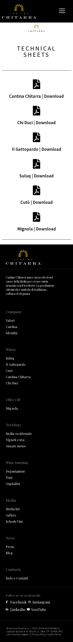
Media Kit (13, 509)
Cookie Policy (54, 634)
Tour (9, 477)
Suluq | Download (36, 176)
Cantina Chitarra (18, 377)
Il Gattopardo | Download (36, 149)
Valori (10, 320)
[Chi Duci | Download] (36, 110)
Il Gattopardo (16, 364)
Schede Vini (14, 521)
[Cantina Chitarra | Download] (36, 84)
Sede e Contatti (17, 578)
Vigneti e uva (15, 440)
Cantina (11, 327)
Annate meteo (16, 446)
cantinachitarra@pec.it (19, 634)
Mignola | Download (36, 229)
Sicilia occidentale (19, 434)
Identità (12, 333)
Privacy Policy (39, 634)
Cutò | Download (36, 202)
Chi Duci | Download (36, 122)
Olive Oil (13, 399)
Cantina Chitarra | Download (36, 96)
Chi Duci (12, 383)
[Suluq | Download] (36, 164)
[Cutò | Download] (36, 190)
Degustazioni (15, 471)
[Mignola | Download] (36, 217)
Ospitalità (13, 484)
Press (10, 547)
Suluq (10, 358)
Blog (9, 553)
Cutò (9, 371)
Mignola (12, 408)
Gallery (11, 515)
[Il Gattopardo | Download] (36, 137)
